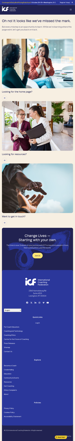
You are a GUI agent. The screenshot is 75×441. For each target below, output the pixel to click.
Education (7, 374)
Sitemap (7, 347)
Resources (8, 382)
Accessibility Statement (12, 416)
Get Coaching (9, 386)
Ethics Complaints (10, 390)
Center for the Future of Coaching (16, 339)
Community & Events (11, 378)
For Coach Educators (11, 327)
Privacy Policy (9, 408)
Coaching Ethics (10, 335)
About (6, 394)
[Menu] (70, 9)
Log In (37, 323)
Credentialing (9, 370)
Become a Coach (10, 366)
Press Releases (9, 343)
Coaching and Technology (13, 331)
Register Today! (65, 2)
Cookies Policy (9, 412)
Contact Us (8, 351)
